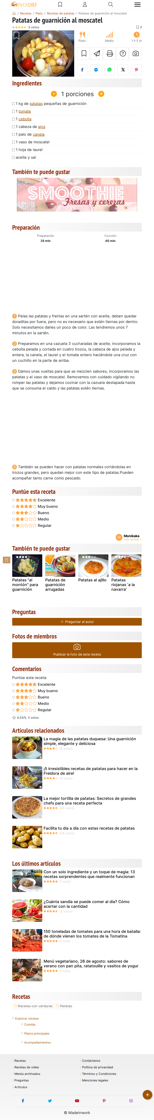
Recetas (20, 1060)
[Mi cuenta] (85, 4)
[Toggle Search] (111, 4)
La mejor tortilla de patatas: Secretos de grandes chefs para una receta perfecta (90, 800)
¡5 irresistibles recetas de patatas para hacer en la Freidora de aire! (91, 771)
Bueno (43, 513)
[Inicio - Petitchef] (14, 13)
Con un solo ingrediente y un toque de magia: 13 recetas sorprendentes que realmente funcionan (89, 874)
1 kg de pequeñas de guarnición (51, 103)
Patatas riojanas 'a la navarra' (123, 585)
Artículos (20, 1087)
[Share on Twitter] (123, 70)
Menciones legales (95, 1080)
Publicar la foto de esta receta (77, 654)
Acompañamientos (37, 1042)
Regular (44, 525)
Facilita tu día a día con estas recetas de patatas (89, 828)
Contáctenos (91, 1060)
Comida (29, 1024)
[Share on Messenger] (96, 70)
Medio (43, 519)
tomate (25, 111)
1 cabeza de (30, 126)
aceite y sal (26, 157)
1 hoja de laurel (29, 149)
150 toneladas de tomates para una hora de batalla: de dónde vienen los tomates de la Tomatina (92, 933)
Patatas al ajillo (92, 580)
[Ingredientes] (6, 560)
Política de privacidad (97, 1067)
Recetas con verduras (35, 1006)
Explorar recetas (27, 1018)
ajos (41, 126)
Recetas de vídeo (26, 1067)
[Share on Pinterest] (136, 70)
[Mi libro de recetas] (60, 4)
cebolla (25, 119)
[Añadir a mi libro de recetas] (83, 53)
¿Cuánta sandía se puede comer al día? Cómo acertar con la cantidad (87, 904)
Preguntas (21, 1080)
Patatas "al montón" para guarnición (25, 585)
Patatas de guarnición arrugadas (55, 585)
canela (39, 134)
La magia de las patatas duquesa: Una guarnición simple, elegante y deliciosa (90, 741)
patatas (36, 103)
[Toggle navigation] (137, 4)
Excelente (46, 500)
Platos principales (36, 1033)
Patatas (66, 1006)
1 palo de (30, 134)
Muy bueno (47, 506)
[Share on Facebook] (82, 70)
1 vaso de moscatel (33, 142)
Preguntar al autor (79, 622)
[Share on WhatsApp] (109, 70)
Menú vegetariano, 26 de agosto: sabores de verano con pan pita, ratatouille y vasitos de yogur (91, 963)
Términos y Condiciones (99, 1074)
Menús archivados (27, 1074)
